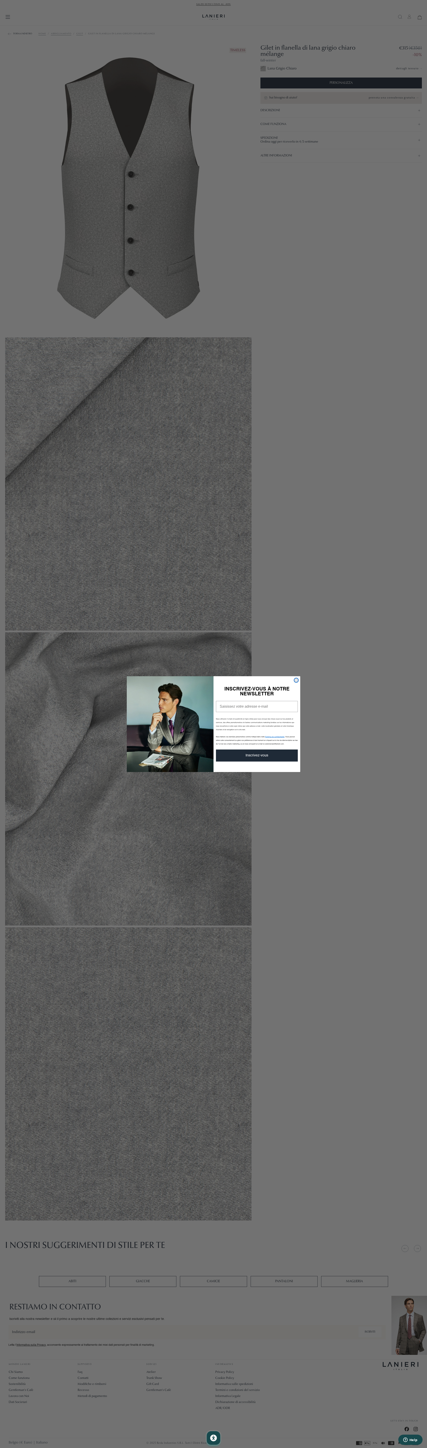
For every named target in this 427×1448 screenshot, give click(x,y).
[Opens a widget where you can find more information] (410, 1440)
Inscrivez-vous (257, 755)
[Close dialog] (296, 680)
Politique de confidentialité (274, 737)
